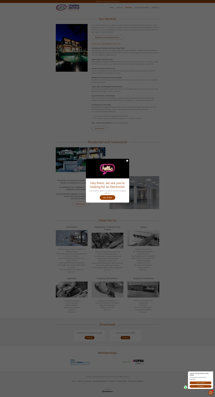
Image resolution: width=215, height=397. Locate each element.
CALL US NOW (107, 197)
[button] (210, 392)
